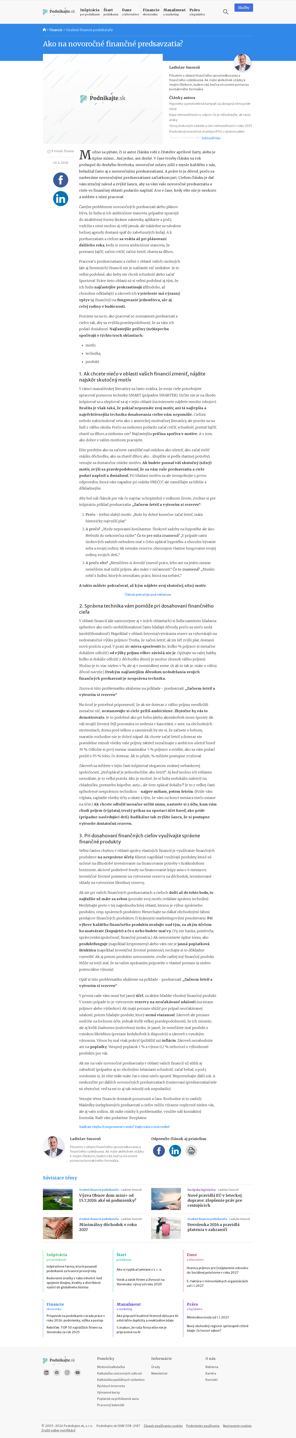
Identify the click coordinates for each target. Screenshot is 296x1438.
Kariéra (210, 1373)
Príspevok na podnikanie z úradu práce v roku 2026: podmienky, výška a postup (76, 1318)
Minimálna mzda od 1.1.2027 (208, 1317)
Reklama (211, 1367)
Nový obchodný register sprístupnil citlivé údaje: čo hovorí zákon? (217, 1328)
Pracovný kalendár (111, 1405)
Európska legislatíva (201, 1189)
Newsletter (159, 1373)
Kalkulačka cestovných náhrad (119, 1373)
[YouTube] (77, 1372)
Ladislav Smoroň (131, 1189)
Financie (55, 30)
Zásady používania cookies (163, 1426)
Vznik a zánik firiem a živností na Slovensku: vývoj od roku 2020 (140, 1282)
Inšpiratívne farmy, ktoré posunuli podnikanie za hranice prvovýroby (72, 1269)
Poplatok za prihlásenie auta (118, 1399)
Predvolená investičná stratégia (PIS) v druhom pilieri (206, 132)
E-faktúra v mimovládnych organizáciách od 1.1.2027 (217, 1283)
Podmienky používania (203, 1426)
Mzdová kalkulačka (111, 1367)
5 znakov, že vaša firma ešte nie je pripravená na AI (141, 1330)
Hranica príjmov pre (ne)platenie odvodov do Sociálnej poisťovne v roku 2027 (217, 1270)
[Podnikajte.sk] (59, 12)
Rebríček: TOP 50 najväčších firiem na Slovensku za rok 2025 (74, 1330)
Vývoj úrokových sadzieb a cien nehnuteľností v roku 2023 (210, 126)
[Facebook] (56, 1372)
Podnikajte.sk (106, 1426)
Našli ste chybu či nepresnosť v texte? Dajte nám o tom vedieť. (124, 1127)
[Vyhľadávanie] (226, 12)
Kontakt (211, 1380)
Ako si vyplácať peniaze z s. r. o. (139, 1269)
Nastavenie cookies (237, 1426)
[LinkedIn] (46, 1372)
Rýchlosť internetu (111, 1386)
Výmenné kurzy (108, 1392)
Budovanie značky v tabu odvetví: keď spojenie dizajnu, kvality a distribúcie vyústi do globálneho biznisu (74, 1282)
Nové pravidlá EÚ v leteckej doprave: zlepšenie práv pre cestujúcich (214, 1200)
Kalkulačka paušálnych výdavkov (121, 1380)
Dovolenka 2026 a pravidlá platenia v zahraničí (213, 1227)
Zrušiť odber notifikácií (58, 1430)
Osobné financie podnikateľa (89, 30)
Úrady (155, 1367)
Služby (243, 7)
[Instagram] (67, 1372)
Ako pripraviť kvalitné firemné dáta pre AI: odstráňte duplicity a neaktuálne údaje (148, 1318)
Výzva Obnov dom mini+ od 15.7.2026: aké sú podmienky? (107, 1198)
